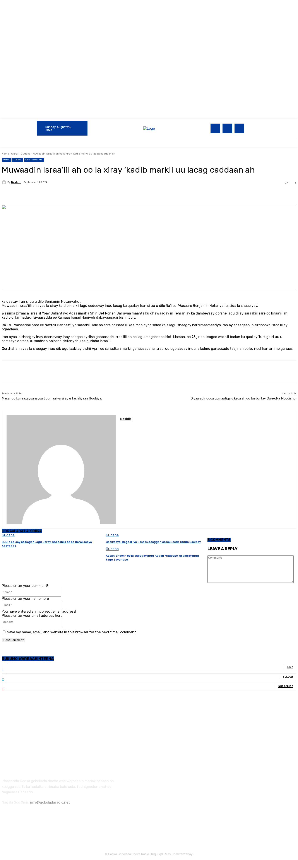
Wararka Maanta (33, 159)
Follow (288, 676)
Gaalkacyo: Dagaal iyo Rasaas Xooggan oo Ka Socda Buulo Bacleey (153, 542)
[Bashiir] (4, 182)
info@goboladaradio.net (50, 802)
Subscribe (285, 686)
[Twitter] (227, 128)
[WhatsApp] (89, 193)
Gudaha (26, 153)
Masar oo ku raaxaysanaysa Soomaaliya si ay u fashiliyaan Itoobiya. (52, 398)
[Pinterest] (73, 193)
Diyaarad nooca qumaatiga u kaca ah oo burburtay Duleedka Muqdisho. (243, 398)
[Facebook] (215, 128)
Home (5, 153)
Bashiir (16, 182)
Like (290, 667)
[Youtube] (239, 128)
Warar (15, 153)
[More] (104, 193)
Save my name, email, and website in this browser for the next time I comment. (72, 632)
